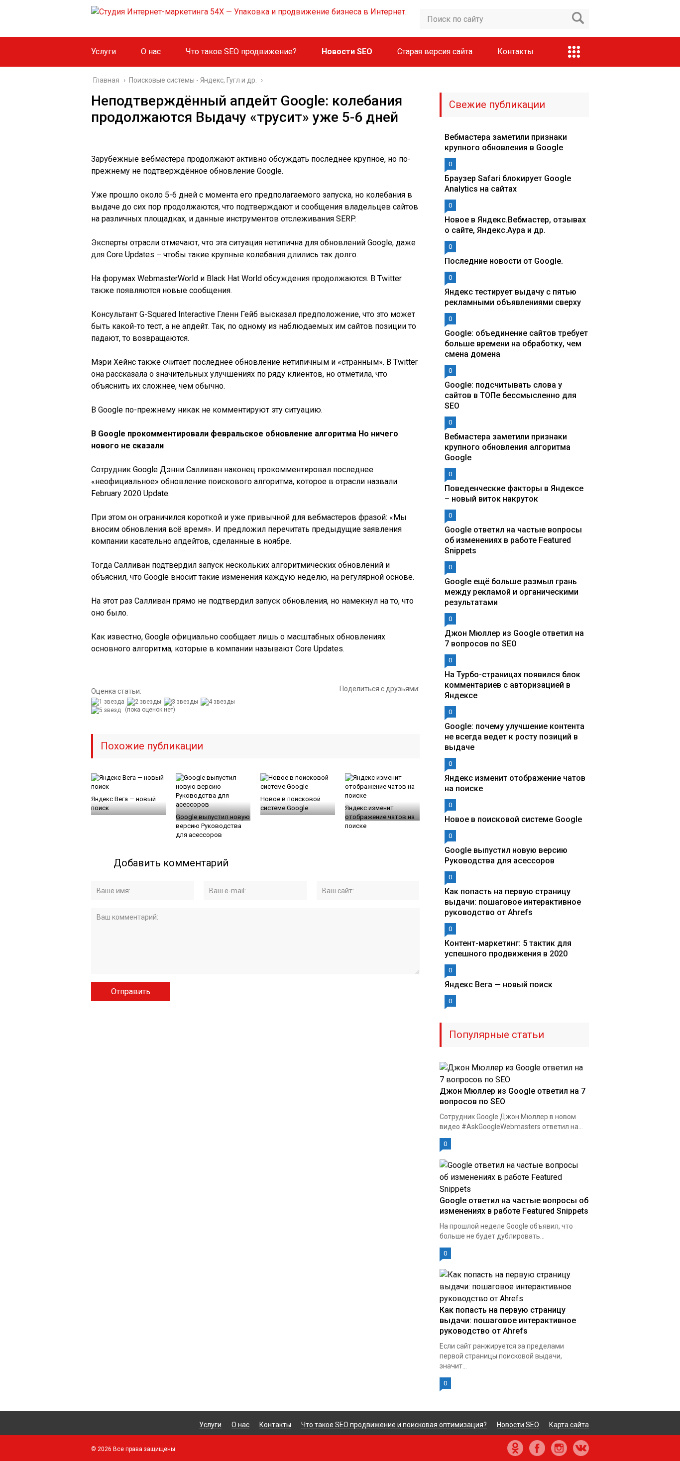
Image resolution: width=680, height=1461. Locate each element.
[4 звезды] (219, 702)
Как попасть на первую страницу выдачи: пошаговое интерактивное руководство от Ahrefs (513, 902)
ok (515, 1448)
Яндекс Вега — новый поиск (123, 803)
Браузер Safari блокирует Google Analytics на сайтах (508, 184)
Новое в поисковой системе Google (290, 803)
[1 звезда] (109, 702)
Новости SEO (347, 51)
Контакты (515, 51)
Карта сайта (569, 1425)
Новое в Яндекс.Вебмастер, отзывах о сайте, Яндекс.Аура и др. (515, 225)
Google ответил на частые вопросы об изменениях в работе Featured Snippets (513, 540)
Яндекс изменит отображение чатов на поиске (380, 817)
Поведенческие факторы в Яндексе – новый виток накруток (514, 494)
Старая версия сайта (434, 51)
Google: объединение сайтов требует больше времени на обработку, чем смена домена (516, 343)
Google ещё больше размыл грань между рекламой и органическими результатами (511, 592)
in (559, 1448)
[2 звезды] (145, 702)
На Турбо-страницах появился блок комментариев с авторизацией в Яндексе (512, 685)
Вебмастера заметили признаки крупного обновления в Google (506, 142)
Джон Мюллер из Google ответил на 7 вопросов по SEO (514, 638)
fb (537, 1448)
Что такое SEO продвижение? (241, 51)
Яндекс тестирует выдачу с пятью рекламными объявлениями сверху (513, 297)
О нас (151, 51)
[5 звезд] (107, 710)
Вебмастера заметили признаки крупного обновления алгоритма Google (507, 447)
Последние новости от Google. (504, 261)
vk (581, 1448)
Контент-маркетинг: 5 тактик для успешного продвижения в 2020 (508, 948)
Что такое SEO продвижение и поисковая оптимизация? (394, 1425)
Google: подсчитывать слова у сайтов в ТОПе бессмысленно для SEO (510, 395)
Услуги (103, 51)
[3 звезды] (182, 702)
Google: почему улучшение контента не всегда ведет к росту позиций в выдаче (514, 737)
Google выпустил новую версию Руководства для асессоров (213, 825)
